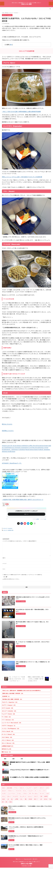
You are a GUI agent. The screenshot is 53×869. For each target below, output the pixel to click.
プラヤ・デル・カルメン (33, 793)
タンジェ (24, 790)
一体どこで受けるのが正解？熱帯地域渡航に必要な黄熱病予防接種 (21, 111)
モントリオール (23, 796)
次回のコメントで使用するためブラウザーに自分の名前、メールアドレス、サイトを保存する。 (23, 574)
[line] (31, 523)
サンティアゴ (18, 790)
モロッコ (9, 796)
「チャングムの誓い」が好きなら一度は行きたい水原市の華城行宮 (25, 827)
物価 (50, 799)
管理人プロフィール (19, 859)
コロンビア (5, 530)
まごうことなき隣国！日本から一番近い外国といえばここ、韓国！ (25, 845)
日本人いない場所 (26, 4)
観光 (6, 802)
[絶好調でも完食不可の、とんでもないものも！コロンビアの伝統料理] (28, 523)
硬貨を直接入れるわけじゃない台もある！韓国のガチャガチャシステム (27, 818)
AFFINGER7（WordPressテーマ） (12, 463)
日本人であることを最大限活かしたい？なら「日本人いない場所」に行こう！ (26, 861)
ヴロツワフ (36, 796)
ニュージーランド (11, 793)
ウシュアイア (28, 788)
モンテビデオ (15, 796)
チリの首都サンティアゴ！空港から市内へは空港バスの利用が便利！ (30, 777)
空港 (3, 802)
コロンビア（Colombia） (8, 528)
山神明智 (16, 799)
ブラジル (25, 793)
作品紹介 (3, 799)
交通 (41, 796)
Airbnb (3, 788)
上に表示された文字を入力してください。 (11, 579)
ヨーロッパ (30, 796)
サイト (4, 569)
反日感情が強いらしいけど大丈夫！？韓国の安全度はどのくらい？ (25, 836)
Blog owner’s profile (27, 859)
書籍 (25, 799)
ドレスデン (4, 793)
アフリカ (15, 788)
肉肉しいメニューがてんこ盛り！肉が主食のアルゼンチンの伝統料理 (22, 177)
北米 (8, 799)
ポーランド (42, 793)
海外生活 (45, 799)
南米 (12, 530)
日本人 (21, 799)
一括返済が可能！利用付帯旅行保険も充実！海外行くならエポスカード (22, 499)
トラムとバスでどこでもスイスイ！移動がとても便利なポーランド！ (30, 770)
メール (4, 563)
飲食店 (10, 802)
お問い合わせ (35, 859)
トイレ (40, 790)
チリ (35, 790)
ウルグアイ (36, 788)
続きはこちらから (7, 424)
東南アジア (36, 799)
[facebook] (21, 523)
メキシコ (3, 796)
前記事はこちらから (8, 431)
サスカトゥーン (11, 790)
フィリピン (19, 793)
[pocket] (25, 523)
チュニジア (31, 790)
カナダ (47, 788)
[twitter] (18, 523)
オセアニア (42, 788)
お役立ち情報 (9, 788)
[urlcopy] (34, 523)
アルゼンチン (21, 788)
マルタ (47, 793)
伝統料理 (9, 530)
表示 (11, 44)
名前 (4, 557)
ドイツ (44, 790)
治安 (41, 799)
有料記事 (30, 799)
